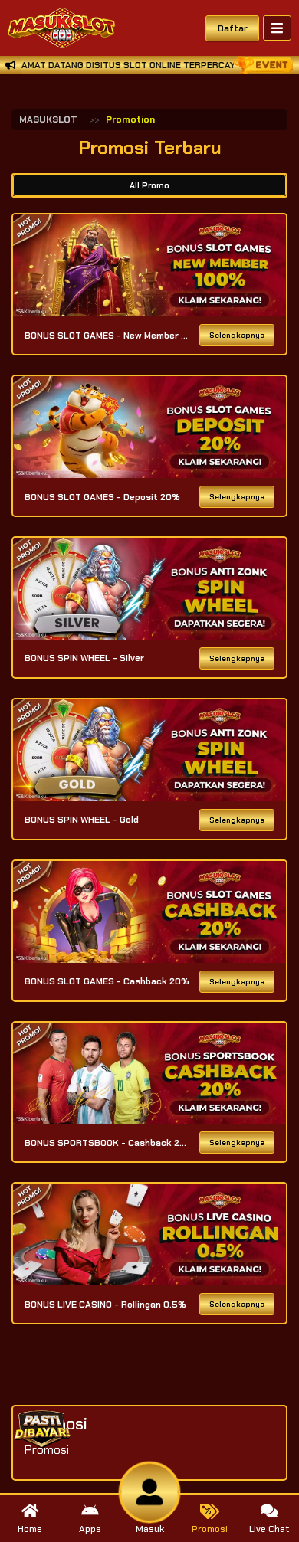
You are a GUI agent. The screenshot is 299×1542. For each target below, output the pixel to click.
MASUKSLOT (48, 119)
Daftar (233, 28)
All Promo (149, 185)
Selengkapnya (236, 335)
